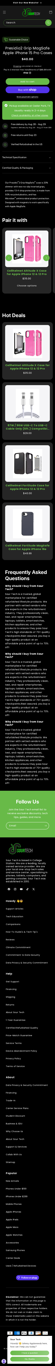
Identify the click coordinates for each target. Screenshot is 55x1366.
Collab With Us (14, 1154)
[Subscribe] (45, 825)
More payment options (27, 97)
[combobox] (27, 22)
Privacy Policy (13, 1058)
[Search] (48, 22)
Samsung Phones (15, 1250)
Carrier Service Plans (17, 1108)
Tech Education (14, 916)
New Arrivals (12, 1181)
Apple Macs (12, 1227)
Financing (11, 989)
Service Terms (14, 1043)
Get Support (12, 981)
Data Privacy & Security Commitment (27, 962)
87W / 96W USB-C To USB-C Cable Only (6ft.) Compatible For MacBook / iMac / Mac (27, 427)
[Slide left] (9, 258)
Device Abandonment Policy (21, 1050)
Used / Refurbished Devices (21, 1265)
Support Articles (14, 908)
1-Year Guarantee (16, 1020)
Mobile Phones (14, 1204)
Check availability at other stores (29, 115)
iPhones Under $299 (17, 1196)
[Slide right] (46, 258)
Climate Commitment (18, 947)
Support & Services (16, 1146)
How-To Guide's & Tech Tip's (22, 931)
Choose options (27, 285)
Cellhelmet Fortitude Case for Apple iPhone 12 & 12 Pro (27, 487)
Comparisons (13, 924)
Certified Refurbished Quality (22, 1027)
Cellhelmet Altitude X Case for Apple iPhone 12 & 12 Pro (27, 272)
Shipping (17, 66)
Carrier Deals (13, 1258)
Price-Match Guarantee (19, 1035)
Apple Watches (14, 1234)
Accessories (12, 1242)
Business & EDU (14, 1123)
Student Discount (15, 1115)
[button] (4, 12)
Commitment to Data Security (23, 955)
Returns (10, 1004)
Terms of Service (15, 1066)
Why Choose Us (14, 1131)
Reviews (10, 939)
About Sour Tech (15, 1012)
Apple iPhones (13, 1211)
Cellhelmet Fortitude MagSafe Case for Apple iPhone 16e (27, 547)
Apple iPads (12, 1219)
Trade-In (11, 1100)
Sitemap (10, 1162)
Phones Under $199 (16, 1188)
